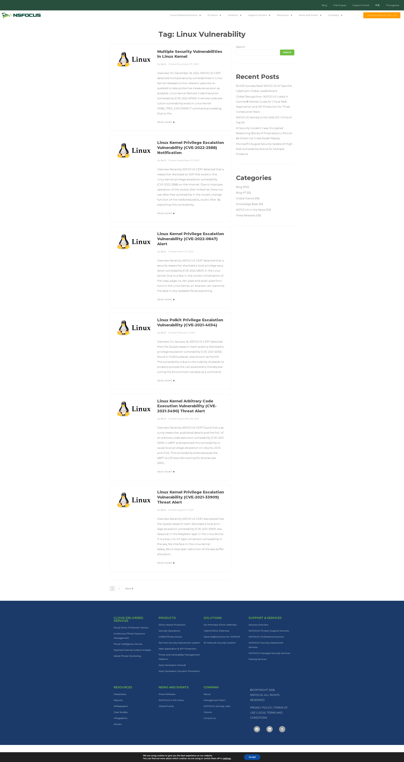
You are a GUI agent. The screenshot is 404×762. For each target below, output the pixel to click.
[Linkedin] (269, 729)
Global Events (245, 198)
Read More (164, 122)
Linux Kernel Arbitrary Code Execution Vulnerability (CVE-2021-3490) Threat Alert (187, 406)
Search (240, 46)
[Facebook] (257, 729)
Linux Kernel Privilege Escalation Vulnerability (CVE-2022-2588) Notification (190, 147)
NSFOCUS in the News (250, 209)
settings (227, 758)
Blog (324, 5)
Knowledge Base (247, 204)
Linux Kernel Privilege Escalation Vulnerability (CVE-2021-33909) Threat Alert (190, 497)
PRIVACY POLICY (261, 707)
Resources (283, 15)
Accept (252, 757)
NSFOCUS (256, 695)
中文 (377, 5)
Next (128, 588)
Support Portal (361, 5)
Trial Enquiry (339, 5)
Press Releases (245, 215)
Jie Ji (163, 64)
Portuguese (392, 5)
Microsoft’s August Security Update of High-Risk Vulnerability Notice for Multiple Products (265, 149)
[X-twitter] (282, 729)
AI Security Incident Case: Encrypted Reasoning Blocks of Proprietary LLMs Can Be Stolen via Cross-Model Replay (264, 133)
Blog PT (241, 192)
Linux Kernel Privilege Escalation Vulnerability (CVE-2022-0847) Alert (190, 238)
